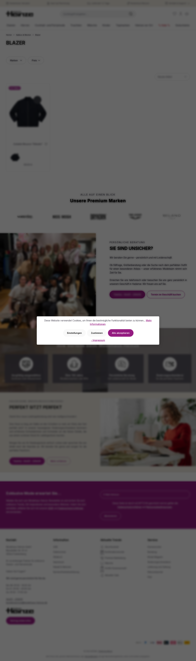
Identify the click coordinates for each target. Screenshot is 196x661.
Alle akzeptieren (121, 333)
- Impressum (98, 340)
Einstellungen (74, 333)
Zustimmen (97, 333)
